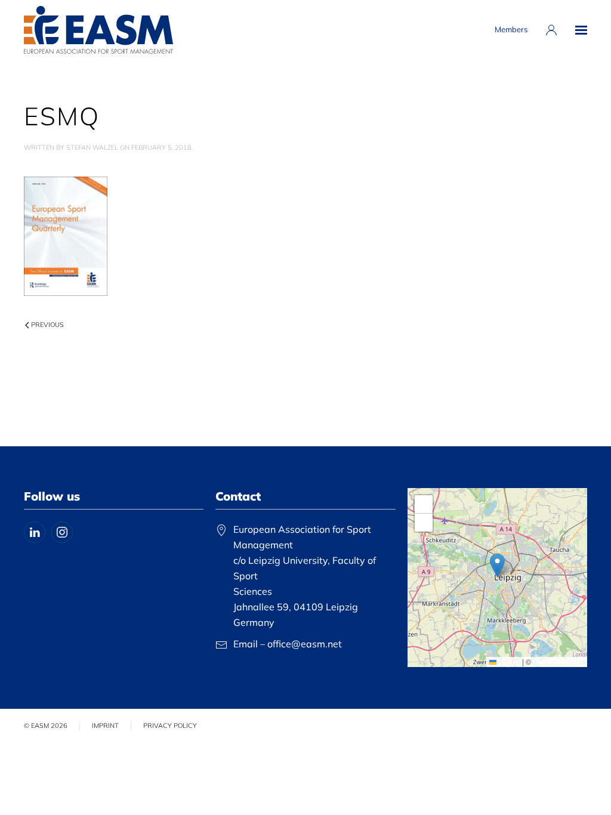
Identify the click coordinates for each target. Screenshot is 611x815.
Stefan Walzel (92, 147)
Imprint (105, 725)
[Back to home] (98, 30)
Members (511, 29)
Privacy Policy (170, 725)
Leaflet (508, 661)
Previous (47, 324)
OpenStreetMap (558, 661)
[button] (581, 30)
